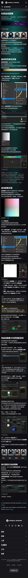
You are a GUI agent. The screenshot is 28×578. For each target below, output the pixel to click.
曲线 (10, 40)
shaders (9, 496)
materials (4, 496)
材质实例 (11, 48)
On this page (5, 29)
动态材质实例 (20, 48)
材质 (12, 44)
